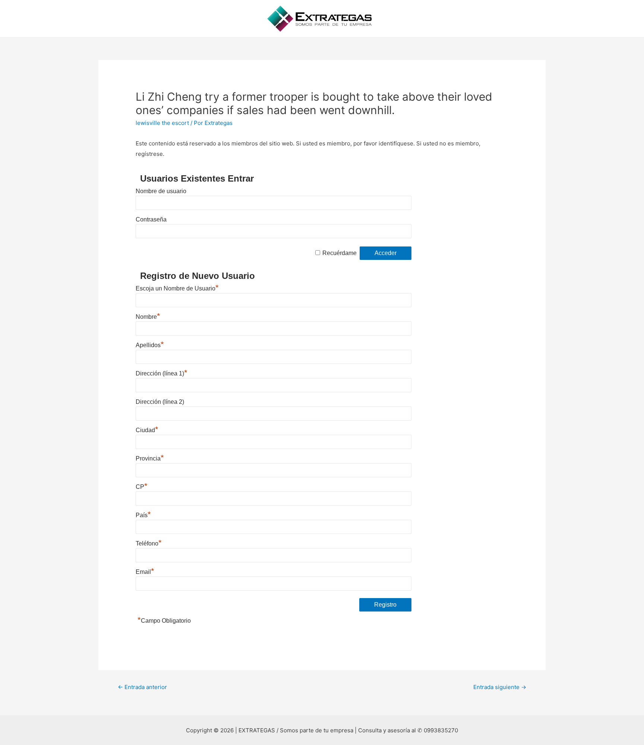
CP (142, 487)
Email (145, 572)
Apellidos (150, 345)
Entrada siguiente (499, 687)
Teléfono (149, 543)
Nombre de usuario (161, 191)
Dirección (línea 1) (161, 373)
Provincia (150, 458)
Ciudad (147, 430)
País (143, 515)
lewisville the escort (162, 122)
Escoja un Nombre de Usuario (177, 288)
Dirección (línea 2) (160, 402)
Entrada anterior (142, 687)
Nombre (148, 317)
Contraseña (151, 219)
